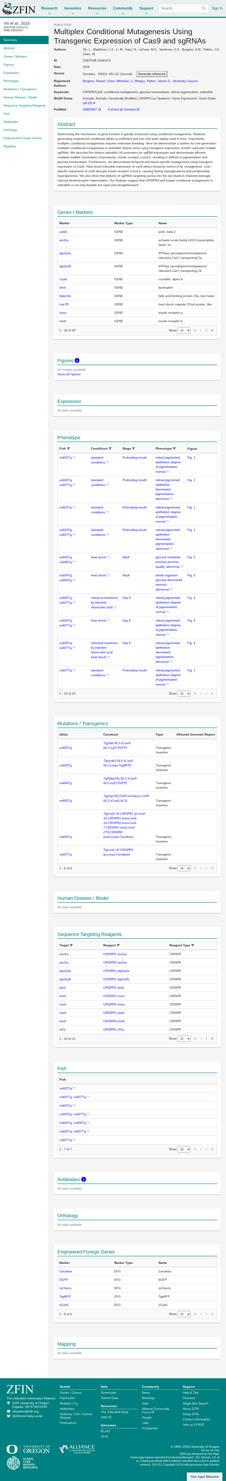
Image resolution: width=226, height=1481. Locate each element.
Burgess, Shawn (94, 81)
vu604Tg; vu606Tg (72, 1122)
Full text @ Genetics (122, 109)
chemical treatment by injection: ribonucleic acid (104, 602)
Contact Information (196, 1419)
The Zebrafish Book (114, 1412)
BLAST (106, 1431)
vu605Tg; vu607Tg (72, 1131)
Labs (145, 1423)
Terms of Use (210, 1450)
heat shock (98, 557)
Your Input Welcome (204, 1476)
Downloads (108, 1392)
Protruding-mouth (134, 457)
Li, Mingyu (138, 81)
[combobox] (183, 8)
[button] (68, 448)
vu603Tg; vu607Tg (72, 1114)
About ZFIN (191, 1408)
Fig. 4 (191, 597)
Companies (150, 1428)
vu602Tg (65, 457)
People (147, 1417)
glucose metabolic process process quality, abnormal (168, 561)
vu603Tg (65, 507)
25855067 (90, 109)
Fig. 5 (191, 557)
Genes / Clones (70, 1392)
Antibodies (67, 1408)
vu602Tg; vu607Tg (72, 1097)
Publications (68, 1423)
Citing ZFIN (191, 1414)
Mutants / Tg (68, 1403)
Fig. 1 (191, 457)
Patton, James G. (159, 81)
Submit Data (109, 1398)
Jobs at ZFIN (192, 1424)
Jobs (145, 1403)
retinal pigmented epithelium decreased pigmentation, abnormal (168, 489)
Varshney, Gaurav (185, 81)
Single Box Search (195, 1403)
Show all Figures (69, 374)
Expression (67, 1398)
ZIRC (104, 1417)
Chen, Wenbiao (118, 81)
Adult (126, 557)
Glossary (189, 1398)
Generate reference (152, 74)
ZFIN (104, 1436)
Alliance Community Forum (156, 1410)
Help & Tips (191, 1392)
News (146, 1392)
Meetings (148, 1398)
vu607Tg (65, 670)
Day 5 (126, 597)
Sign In (217, 8)
